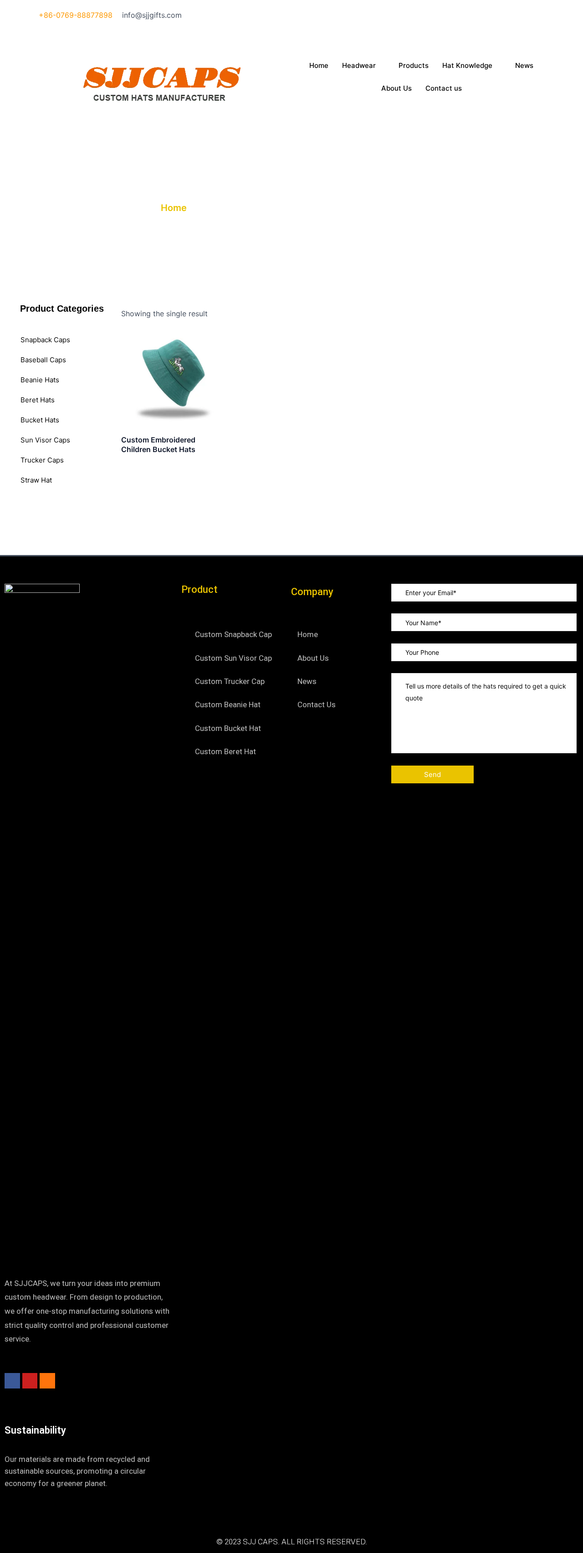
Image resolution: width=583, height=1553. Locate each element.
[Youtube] (421, 39)
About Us (396, 88)
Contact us (443, 88)
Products (414, 65)
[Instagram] (421, 27)
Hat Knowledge (467, 65)
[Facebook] (421, 15)
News (524, 65)
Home (318, 65)
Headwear (359, 65)
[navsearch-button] (299, 106)
